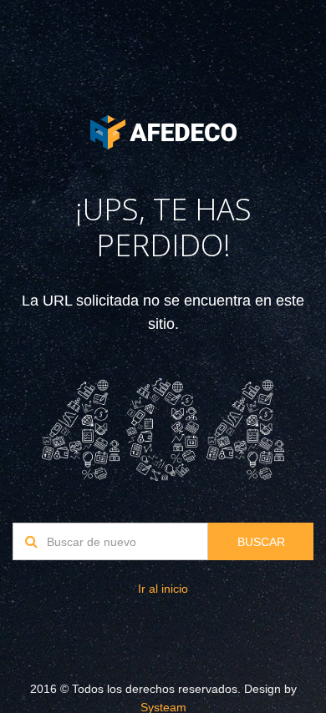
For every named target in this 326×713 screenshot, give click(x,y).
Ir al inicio (163, 588)
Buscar (261, 542)
